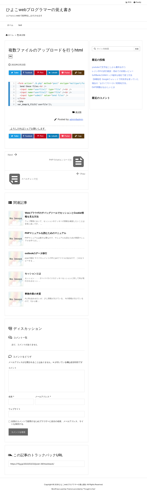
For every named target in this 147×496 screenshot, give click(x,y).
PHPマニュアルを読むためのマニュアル (45, 233)
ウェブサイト (14, 409)
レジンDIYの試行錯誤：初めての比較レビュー (112, 71)
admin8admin (76, 119)
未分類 (22, 35)
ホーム (11, 35)
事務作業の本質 (33, 293)
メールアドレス (43, 396)
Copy (81, 85)
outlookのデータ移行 (36, 253)
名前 (11, 396)
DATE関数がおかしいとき (103, 87)
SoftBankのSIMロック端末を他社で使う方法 (112, 75)
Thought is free (89, 489)
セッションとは (33, 273)
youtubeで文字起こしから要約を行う (109, 67)
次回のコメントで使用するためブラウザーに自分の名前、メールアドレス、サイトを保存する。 (47, 422)
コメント (12, 368)
